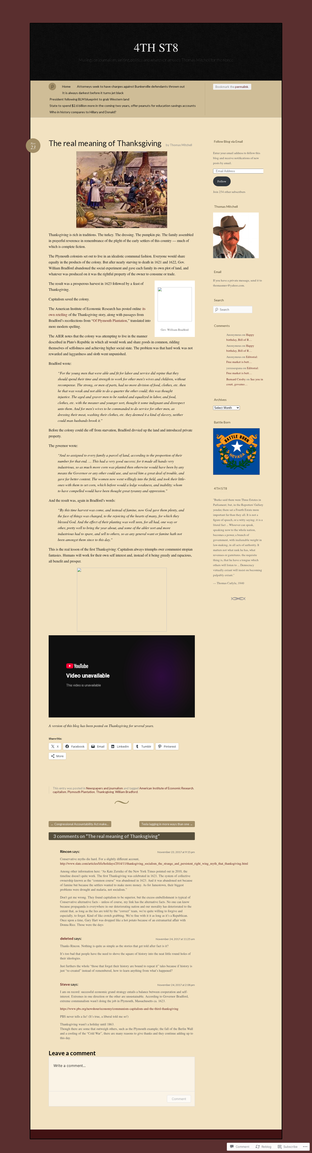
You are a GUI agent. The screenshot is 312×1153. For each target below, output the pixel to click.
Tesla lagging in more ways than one (167, 824)
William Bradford (126, 792)
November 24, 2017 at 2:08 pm (176, 985)
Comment (179, 1099)
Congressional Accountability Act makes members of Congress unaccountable (81, 824)
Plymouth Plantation (81, 792)
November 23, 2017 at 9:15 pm (176, 852)
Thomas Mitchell (181, 145)
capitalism (59, 792)
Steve (65, 984)
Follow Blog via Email (228, 141)
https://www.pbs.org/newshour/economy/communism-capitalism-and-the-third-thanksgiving (119, 1008)
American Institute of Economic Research (166, 788)
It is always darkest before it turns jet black (93, 93)
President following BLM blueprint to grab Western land (89, 99)
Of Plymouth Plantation (110, 320)
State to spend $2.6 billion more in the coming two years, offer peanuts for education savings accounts (123, 106)
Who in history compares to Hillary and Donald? (83, 112)
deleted (66, 938)
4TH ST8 (156, 47)
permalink (241, 87)
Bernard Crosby (236, 379)
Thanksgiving (105, 792)
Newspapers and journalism (104, 788)
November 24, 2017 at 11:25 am (175, 939)
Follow (221, 181)
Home (66, 86)
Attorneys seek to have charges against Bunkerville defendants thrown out (131, 86)
